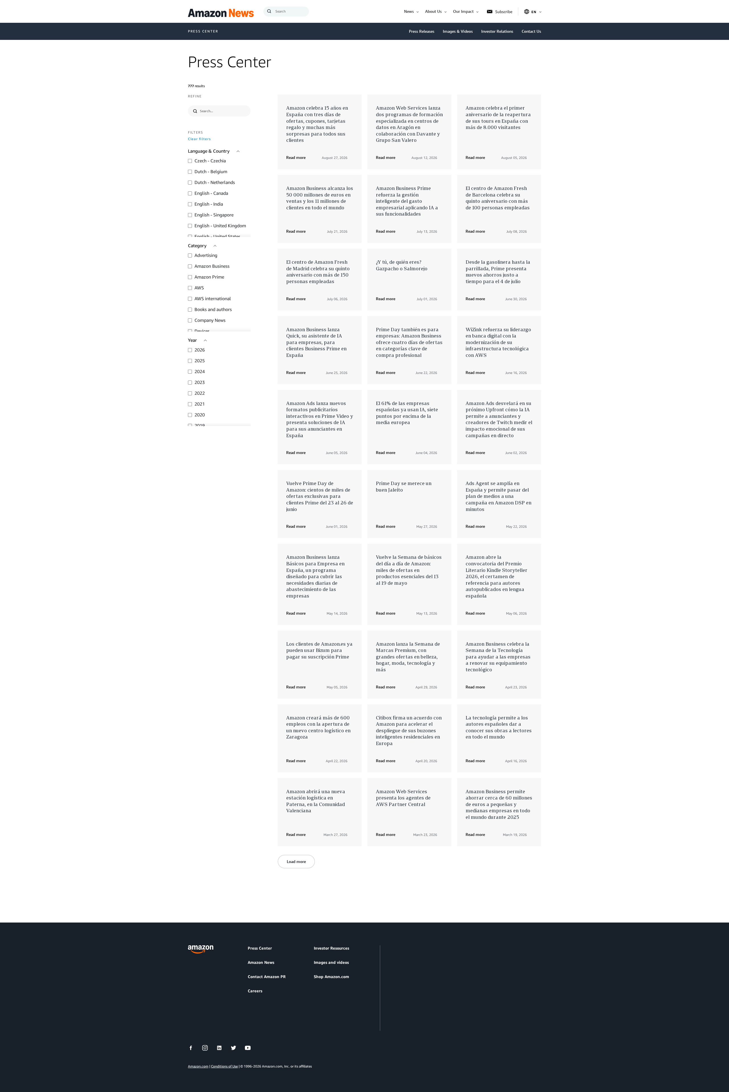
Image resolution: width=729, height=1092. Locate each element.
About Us (433, 11)
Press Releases (421, 31)
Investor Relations (497, 31)
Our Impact (463, 11)
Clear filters (199, 139)
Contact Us (531, 31)
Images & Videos (458, 31)
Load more (296, 861)
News (409, 11)
